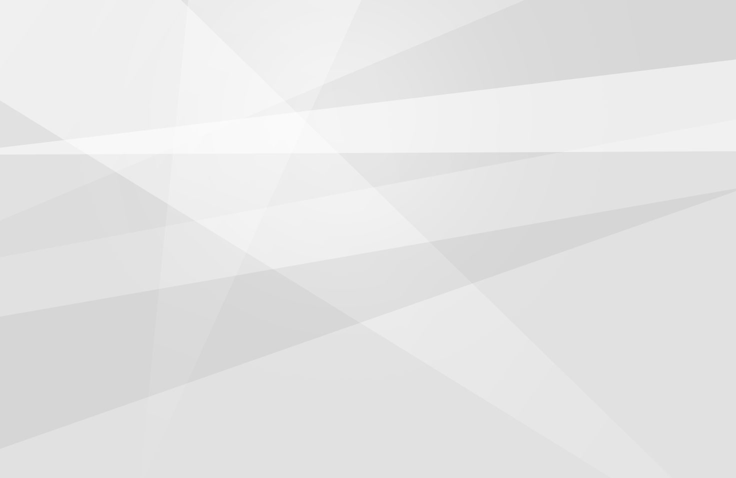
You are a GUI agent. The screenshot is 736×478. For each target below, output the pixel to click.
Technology (412, 42)
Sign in (624, 16)
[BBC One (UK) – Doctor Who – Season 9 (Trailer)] (69, 77)
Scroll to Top (705, 444)
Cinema (272, 42)
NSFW (459, 42)
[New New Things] (368, 16)
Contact (500, 42)
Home (233, 42)
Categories (113, 16)
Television (320, 42)
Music (364, 42)
